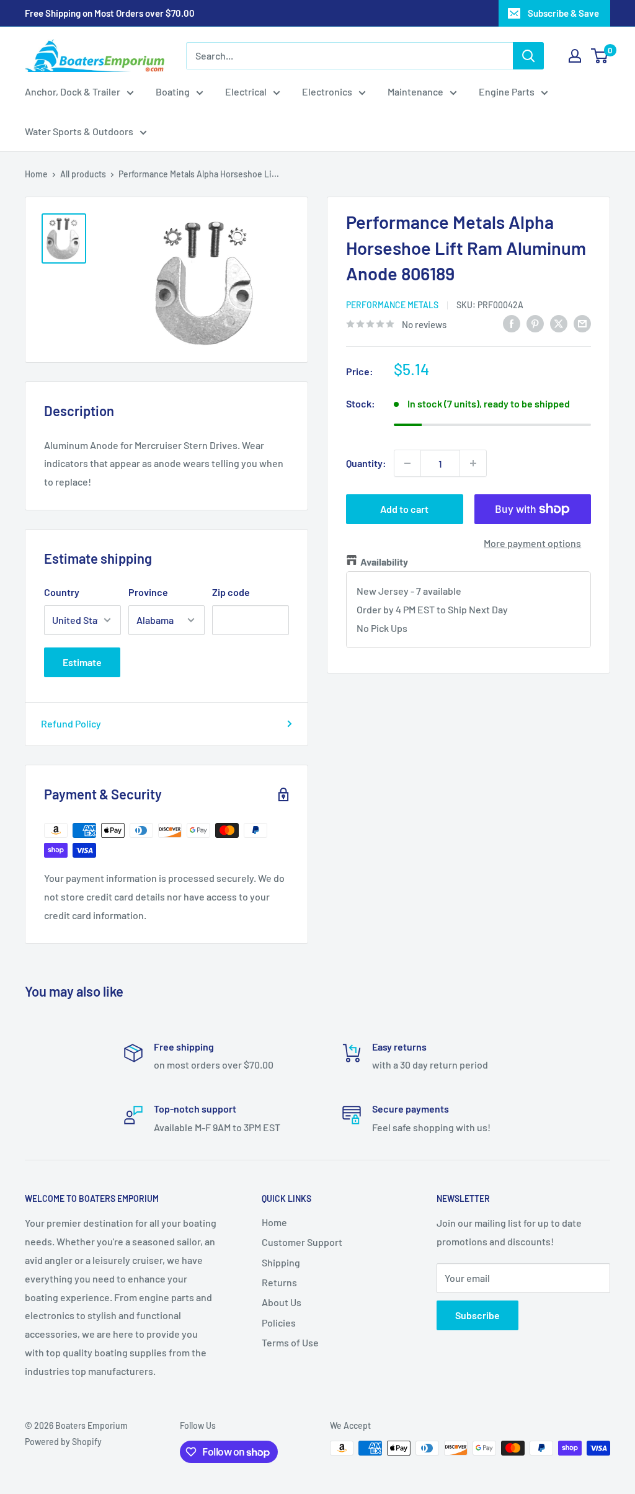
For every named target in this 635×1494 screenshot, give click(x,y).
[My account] (575, 56)
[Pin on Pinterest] (535, 322)
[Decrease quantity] (407, 463)
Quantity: (366, 463)
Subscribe (477, 1315)
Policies (279, 1322)
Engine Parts (507, 91)
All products (83, 174)
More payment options (532, 543)
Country (61, 592)
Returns (279, 1282)
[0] (600, 55)
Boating (173, 91)
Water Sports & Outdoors (79, 131)
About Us (281, 1302)
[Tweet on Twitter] (558, 322)
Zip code (231, 592)
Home (36, 174)
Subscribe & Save (563, 13)
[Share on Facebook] (511, 322)
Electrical (246, 91)
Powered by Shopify (63, 1441)
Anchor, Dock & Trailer (72, 91)
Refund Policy (71, 723)
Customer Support (302, 1242)
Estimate (82, 662)
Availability (384, 561)
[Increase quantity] (473, 463)
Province (148, 592)
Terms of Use (290, 1342)
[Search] (528, 55)
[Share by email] (582, 322)
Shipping (281, 1262)
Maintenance (415, 91)
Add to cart (404, 509)
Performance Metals (392, 305)
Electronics (327, 91)
